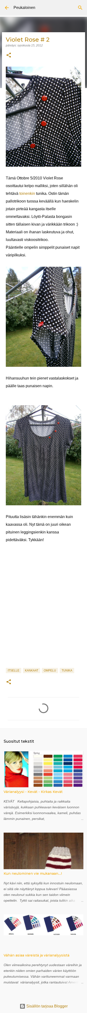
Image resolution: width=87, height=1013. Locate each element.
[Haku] (80, 7)
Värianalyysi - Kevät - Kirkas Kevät (33, 792)
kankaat (31, 670)
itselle (13, 670)
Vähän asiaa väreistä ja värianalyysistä (36, 955)
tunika (67, 670)
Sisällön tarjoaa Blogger (46, 1006)
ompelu (50, 670)
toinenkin (26, 193)
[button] (9, 55)
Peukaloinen (24, 8)
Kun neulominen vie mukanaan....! (33, 873)
